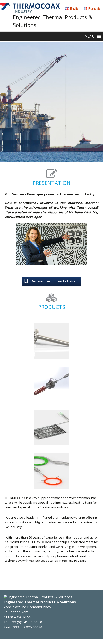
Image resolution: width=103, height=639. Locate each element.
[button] (90, 36)
